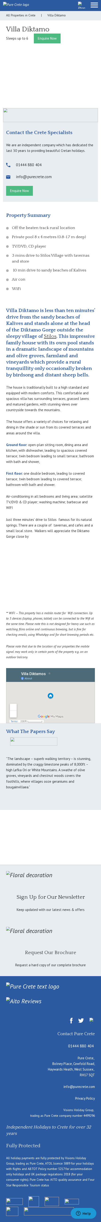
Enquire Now (47, 38)
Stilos (50, 336)
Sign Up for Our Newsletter (50, 897)
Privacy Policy (85, 1098)
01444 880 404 (81, 1046)
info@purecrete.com (79, 1086)
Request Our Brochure (50, 952)
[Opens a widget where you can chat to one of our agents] (83, 1214)
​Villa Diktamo (27, 29)
